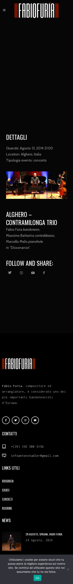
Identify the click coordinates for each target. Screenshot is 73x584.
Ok (37, 578)
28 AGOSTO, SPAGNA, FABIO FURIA (44, 534)
